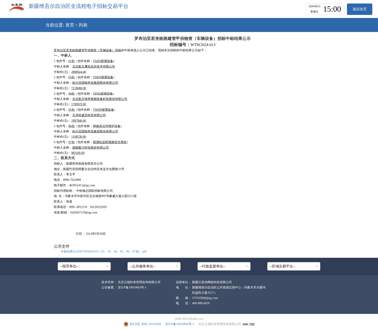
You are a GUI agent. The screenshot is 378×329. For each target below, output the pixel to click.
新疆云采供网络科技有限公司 (212, 282)
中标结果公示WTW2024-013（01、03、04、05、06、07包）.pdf (104, 251)
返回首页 (360, 9)
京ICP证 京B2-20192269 (145, 324)
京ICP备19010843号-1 (132, 287)
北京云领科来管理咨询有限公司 (139, 282)
